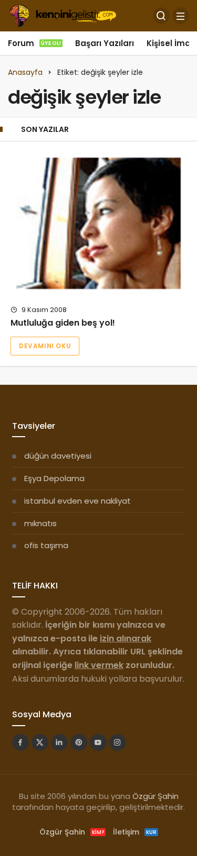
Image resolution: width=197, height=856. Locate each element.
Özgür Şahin (155, 796)
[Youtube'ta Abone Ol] (98, 742)
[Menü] (180, 15)
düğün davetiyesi (57, 455)
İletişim (135, 832)
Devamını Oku (45, 345)
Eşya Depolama (54, 478)
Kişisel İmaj (170, 43)
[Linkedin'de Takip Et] (59, 742)
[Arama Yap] (161, 15)
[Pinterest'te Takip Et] (78, 742)
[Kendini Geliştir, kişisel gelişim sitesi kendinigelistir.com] (63, 14)
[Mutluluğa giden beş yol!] (98, 223)
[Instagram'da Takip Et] (117, 742)
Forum (34, 43)
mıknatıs (40, 523)
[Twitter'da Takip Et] (40, 742)
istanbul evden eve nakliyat (77, 500)
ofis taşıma (46, 545)
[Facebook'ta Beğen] (20, 742)
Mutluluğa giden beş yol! (63, 323)
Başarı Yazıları (104, 43)
